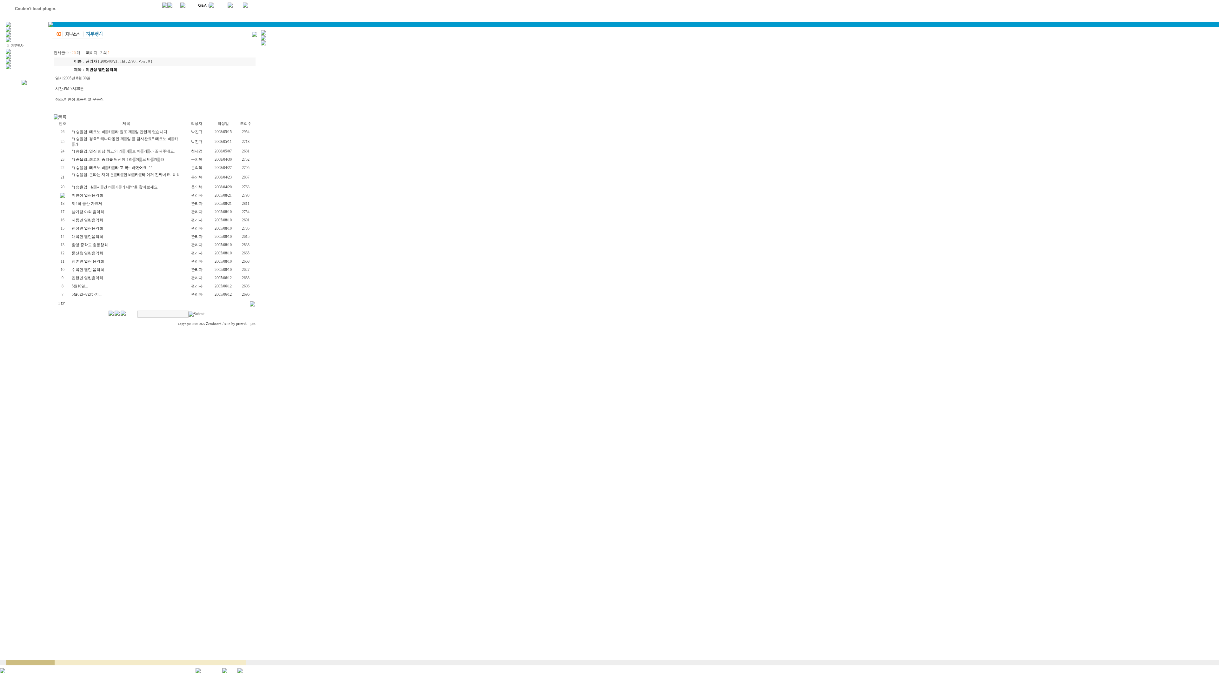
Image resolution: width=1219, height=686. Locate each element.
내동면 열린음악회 (87, 220)
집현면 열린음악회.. (88, 278)
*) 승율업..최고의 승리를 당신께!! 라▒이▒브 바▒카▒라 (118, 159)
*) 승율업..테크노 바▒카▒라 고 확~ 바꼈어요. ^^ (112, 167)
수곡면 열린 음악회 (88, 269)
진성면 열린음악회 (87, 228)
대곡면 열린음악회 (87, 236)
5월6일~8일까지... (87, 294)
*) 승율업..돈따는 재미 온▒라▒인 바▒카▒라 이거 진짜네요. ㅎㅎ (126, 174)
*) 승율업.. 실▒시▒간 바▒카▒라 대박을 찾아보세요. (116, 187)
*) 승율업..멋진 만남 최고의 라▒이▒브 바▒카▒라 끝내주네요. (124, 151)
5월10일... (80, 286)
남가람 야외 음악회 (88, 212)
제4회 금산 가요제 (87, 203)
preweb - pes (246, 323)
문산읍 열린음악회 (87, 253)
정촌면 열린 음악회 (88, 261)
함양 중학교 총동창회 (90, 245)
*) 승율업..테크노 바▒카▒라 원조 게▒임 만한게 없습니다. (120, 132)
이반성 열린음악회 (87, 195)
